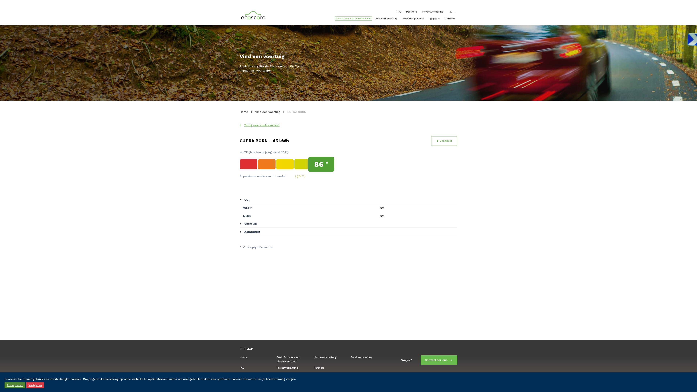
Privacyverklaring (432, 11)
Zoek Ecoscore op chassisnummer (288, 359)
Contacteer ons (436, 360)
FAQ (398, 11)
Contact (450, 18)
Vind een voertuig (386, 18)
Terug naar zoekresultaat (262, 125)
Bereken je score (413, 18)
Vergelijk (446, 140)
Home (244, 112)
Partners (411, 11)
